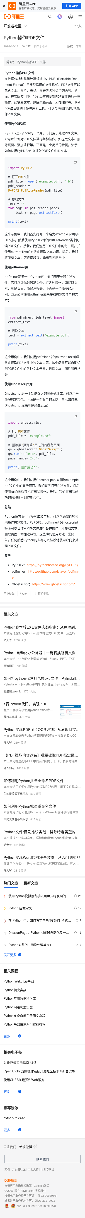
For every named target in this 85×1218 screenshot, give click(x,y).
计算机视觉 (42, 593)
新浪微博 (25, 1146)
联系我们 (42, 1159)
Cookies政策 (41, 1185)
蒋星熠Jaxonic (12, 691)
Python (24, 593)
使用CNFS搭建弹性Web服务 (24, 1079)
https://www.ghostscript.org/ (53, 584)
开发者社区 (19, 1169)
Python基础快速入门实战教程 (24, 1024)
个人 (78, 26)
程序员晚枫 (10, 717)
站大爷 (8, 640)
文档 (7, 1169)
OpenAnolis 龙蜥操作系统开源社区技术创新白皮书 (39, 1071)
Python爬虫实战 (15, 989)
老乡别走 (9, 768)
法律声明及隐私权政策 (18, 1185)
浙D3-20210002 (45, 1200)
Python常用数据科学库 (20, 998)
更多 (7, 1036)
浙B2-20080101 (48, 1195)
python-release (14, 1118)
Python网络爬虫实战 (18, 1007)
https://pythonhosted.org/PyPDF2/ (52, 565)
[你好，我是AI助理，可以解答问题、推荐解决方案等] (59, 16)
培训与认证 (47, 1169)
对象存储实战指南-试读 (20, 1062)
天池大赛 (33, 1169)
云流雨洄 (9, 666)
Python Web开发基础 (19, 981)
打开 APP (72, 6)
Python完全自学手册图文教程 (24, 1015)
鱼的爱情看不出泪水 (16, 793)
